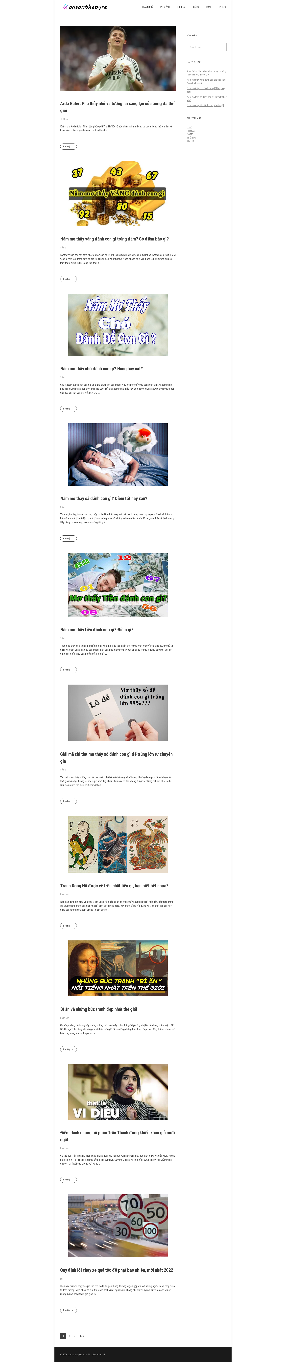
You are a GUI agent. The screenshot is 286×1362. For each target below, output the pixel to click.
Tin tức (190, 141)
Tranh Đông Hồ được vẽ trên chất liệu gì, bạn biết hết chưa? (114, 885)
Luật (62, 1278)
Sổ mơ (63, 247)
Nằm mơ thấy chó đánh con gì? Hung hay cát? (101, 368)
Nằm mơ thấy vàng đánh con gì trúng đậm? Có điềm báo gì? (114, 239)
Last (82, 1336)
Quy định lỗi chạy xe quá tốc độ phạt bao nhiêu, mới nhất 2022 (116, 1270)
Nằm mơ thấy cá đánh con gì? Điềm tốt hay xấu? (103, 498)
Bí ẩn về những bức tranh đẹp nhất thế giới (98, 1009)
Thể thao (64, 119)
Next (75, 1336)
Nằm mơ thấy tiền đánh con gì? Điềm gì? (97, 629)
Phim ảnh (64, 894)
